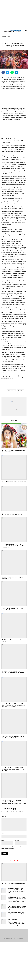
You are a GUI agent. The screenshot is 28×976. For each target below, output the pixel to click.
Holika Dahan (21, 390)
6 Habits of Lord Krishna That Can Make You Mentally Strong (12, 609)
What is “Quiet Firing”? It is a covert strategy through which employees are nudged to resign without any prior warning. (13, 802)
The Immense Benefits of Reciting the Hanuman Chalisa (12, 577)
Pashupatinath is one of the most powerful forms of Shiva (13, 482)
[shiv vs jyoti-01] (14, 625)
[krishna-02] (14, 593)
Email (2, 840)
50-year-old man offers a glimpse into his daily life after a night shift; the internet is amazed (13, 672)
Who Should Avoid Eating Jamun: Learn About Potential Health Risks (12, 737)
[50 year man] (14, 656)
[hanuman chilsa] (14, 562)
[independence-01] (3, 897)
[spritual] (14, 498)
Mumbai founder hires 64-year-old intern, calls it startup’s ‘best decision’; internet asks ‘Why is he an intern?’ (13, 705)
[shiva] (14, 467)
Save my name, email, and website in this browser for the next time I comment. (13, 847)
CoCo (13, 410)
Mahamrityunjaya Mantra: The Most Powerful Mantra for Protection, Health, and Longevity (12, 546)
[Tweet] (7, 72)
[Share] (3, 72)
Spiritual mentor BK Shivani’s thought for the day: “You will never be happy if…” (13, 513)
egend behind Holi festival (13, 387)
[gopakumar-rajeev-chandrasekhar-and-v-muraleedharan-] (14, 753)
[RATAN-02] (3, 906)
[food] (14, 435)
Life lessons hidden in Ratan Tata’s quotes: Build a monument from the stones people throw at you (17, 907)
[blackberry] (14, 721)
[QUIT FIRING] (14, 785)
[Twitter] (14, 934)
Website (17, 840)
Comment (4, 816)
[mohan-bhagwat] (3, 921)
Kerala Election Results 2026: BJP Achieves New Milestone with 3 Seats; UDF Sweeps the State (13, 769)
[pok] (3, 890)
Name (2, 833)
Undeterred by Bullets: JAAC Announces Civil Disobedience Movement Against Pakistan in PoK (16, 890)
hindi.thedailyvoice (12, 390)
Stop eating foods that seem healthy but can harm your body (13, 451)
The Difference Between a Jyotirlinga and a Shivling (13, 640)
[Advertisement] (14, 14)
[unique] (14, 689)
